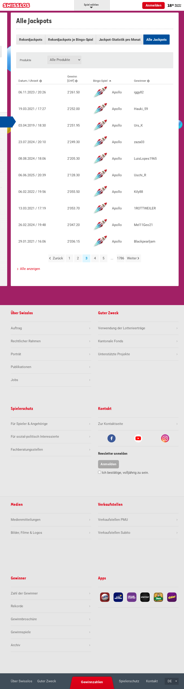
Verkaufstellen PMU (113, 520)
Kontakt (152, 681)
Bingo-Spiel (100, 80)
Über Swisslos (21, 681)
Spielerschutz (129, 681)
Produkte (25, 60)
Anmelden (153, 5)
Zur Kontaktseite (110, 424)
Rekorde (17, 606)
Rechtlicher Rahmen (26, 341)
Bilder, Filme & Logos (26, 533)
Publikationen (21, 367)
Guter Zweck (46, 681)
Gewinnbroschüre (24, 619)
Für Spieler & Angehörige (29, 424)
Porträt (16, 354)
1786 (120, 258)
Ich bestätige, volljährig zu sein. (125, 473)
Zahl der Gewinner (24, 593)
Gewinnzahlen (92, 682)
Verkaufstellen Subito (114, 533)
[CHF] (72, 78)
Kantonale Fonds (110, 341)
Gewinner (140, 80)
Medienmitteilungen (25, 520)
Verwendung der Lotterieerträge (121, 328)
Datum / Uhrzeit (28, 80)
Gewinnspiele (21, 632)
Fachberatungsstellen (27, 450)
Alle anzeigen (30, 269)
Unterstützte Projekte (114, 354)
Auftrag (16, 328)
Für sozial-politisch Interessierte (35, 437)
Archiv (15, 645)
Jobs (14, 380)
